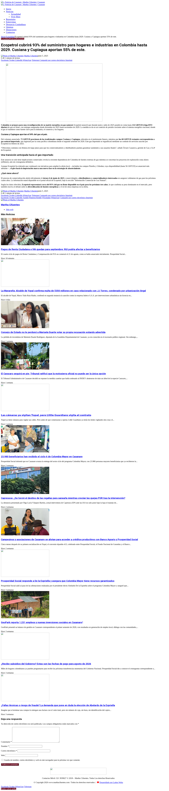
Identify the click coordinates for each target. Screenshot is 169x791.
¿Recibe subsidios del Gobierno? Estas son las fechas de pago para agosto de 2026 (46, 663)
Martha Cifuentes (31, 56)
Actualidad (16, 14)
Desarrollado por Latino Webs (111, 782)
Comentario (6, 742)
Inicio (8, 9)
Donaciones (11, 29)
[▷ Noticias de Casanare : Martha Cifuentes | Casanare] (23, 2)
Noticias (9, 11)
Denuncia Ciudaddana (16, 24)
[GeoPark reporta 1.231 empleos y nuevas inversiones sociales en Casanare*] (25, 618)
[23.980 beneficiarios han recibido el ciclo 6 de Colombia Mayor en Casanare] (25, 452)
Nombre (5, 746)
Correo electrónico (9, 751)
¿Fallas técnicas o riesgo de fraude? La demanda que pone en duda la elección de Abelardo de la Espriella (58, 705)
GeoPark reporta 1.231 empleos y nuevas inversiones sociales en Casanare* (42, 622)
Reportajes (10, 19)
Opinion (9, 27)
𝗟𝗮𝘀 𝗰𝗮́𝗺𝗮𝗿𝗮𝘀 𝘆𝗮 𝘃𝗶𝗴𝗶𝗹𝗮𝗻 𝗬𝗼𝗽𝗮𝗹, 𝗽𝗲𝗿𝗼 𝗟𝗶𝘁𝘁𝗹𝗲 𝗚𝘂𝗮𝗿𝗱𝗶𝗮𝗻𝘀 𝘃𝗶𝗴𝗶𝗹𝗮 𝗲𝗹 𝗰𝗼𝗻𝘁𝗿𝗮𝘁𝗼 (46, 415)
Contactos (10, 32)
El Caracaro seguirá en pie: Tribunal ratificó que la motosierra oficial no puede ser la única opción (53, 373)
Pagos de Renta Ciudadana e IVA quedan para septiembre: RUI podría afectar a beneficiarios (50, 249)
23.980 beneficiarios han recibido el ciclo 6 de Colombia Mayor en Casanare (42, 456)
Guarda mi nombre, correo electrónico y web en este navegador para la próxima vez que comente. (42, 760)
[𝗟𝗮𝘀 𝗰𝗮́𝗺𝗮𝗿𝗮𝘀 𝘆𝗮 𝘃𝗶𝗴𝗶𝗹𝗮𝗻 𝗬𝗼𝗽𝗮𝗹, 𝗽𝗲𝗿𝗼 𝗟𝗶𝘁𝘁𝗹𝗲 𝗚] (25, 410)
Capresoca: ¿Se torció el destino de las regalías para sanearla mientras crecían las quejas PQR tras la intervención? (63, 498)
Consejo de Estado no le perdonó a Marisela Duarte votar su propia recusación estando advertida (53, 332)
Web (3, 755)
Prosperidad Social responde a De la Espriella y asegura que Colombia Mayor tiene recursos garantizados (57, 581)
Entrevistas (11, 22)
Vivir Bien (15, 16)
